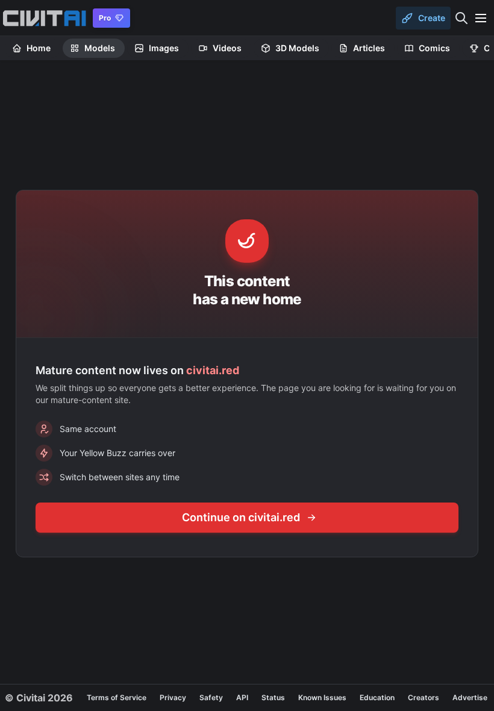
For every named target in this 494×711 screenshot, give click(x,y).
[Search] (461, 18)
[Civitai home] (44, 18)
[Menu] (480, 18)
